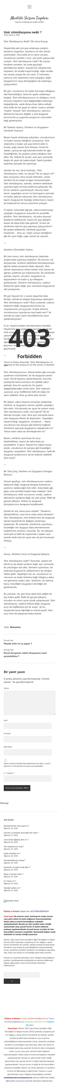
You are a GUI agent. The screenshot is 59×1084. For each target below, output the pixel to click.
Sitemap (4, 803)
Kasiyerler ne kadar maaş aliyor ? (17, 867)
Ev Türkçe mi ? (10, 881)
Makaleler (15, 627)
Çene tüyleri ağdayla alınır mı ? (16, 840)
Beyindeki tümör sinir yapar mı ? (16, 826)
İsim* (6, 720)
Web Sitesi (8, 747)
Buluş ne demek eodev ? (13, 874)
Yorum (6, 688)
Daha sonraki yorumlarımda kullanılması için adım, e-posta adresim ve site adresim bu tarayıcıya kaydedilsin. (27, 764)
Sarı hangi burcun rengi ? (14, 847)
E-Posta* (7, 734)
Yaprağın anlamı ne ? (12, 888)
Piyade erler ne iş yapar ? (18, 643)
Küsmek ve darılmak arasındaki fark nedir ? (21, 833)
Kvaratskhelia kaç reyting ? (14, 860)
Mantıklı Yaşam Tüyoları (29, 18)
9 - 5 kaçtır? (9, 773)
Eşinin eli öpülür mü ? (12, 853)
